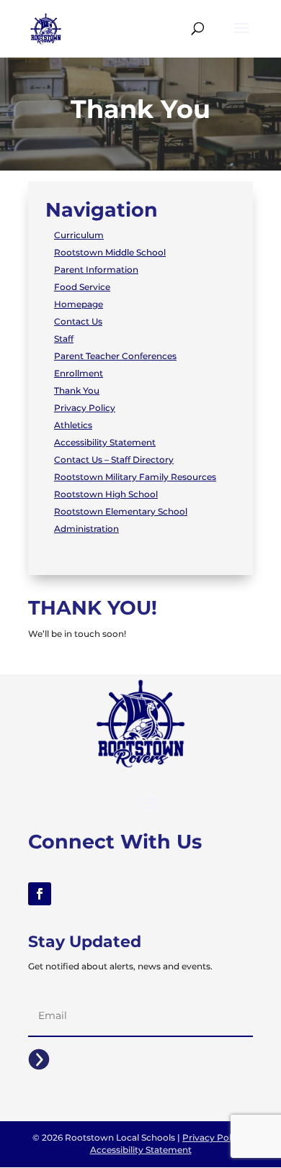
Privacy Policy (84, 407)
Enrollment (78, 373)
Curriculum (79, 235)
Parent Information (96, 269)
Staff (63, 338)
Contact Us (78, 321)
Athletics (73, 425)
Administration (86, 528)
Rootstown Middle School (110, 252)
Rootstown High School (106, 494)
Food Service (82, 286)
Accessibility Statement (105, 442)
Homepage (78, 304)
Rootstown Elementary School (120, 511)
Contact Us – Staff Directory (114, 459)
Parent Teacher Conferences (115, 355)
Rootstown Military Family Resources (135, 476)
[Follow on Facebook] (39, 893)
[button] (241, 37)
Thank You (76, 390)
